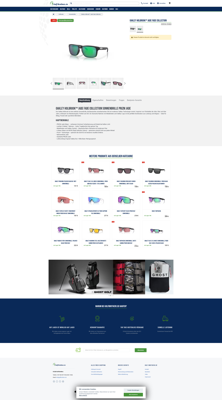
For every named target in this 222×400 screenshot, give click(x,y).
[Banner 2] (110, 295)
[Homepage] (59, 3)
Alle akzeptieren (133, 394)
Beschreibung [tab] (84, 100)
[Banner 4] (113, 295)
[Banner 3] (111, 295)
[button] (53, 50)
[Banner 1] (108, 295)
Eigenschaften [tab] (98, 100)
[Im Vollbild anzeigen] (53, 25)
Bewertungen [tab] (111, 100)
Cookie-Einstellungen (133, 390)
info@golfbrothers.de (61, 377)
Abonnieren (141, 350)
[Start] (54, 14)
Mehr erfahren (83, 395)
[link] (132, 326)
